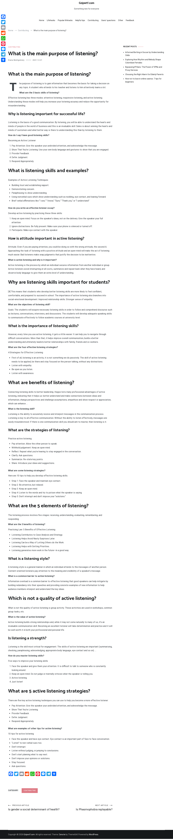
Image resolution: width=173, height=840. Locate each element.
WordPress (93, 834)
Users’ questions (108, 20)
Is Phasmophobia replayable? (94, 807)
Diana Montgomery (16, 60)
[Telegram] (3, 54)
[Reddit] (3, 33)
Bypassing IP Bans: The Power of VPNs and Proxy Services (143, 68)
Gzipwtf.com (86, 3)
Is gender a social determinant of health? (33, 807)
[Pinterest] (3, 43)
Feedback (130, 20)
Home (41, 20)
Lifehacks (51, 20)
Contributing (93, 20)
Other (120, 20)
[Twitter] (3, 22)
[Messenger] (3, 49)
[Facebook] (3, 16)
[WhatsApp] (3, 38)
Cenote (62, 834)
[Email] (3, 27)
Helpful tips (80, 20)
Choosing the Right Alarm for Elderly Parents (144, 74)
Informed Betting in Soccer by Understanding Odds (144, 53)
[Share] (3, 60)
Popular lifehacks (65, 20)
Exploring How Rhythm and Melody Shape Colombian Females (143, 61)
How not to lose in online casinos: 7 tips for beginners (143, 80)
